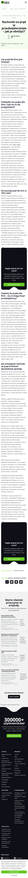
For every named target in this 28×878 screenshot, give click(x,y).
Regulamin (17, 773)
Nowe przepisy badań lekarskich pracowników (8, 616)
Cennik (16, 754)
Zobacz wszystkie (14, 696)
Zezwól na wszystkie (14, 872)
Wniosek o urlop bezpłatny (6, 838)
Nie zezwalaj (14, 875)
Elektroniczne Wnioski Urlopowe (7, 761)
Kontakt (17, 768)
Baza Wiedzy (18, 761)
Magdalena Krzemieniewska (6, 645)
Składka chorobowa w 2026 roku (9, 651)
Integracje (4, 782)
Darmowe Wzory (19, 759)
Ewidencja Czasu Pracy (6, 765)
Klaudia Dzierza (15, 36)
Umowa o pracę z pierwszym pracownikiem (19, 802)
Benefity (4, 784)
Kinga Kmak (3, 663)
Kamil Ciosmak (3, 628)
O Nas (16, 766)
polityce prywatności (17, 868)
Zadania (4, 771)
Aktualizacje (5, 780)
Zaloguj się (5, 799)
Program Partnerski (20, 763)
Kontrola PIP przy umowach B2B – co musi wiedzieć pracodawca (20, 814)
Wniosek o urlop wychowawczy (6, 842)
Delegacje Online (6, 769)
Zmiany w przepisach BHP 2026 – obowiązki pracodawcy (10, 670)
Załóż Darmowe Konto (6, 796)
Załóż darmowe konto (14, 284)
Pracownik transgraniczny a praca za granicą (19, 821)
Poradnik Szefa (10, 628)
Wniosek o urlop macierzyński (6, 834)
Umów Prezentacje (7, 793)
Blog (16, 757)
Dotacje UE (18, 770)
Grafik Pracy (5, 758)
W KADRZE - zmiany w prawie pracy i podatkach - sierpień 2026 (20, 795)
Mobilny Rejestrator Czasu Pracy (7, 774)
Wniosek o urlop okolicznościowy (6, 830)
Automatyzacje (6, 786)
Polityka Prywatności (20, 775)
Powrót (4, 8)
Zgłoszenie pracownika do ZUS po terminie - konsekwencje (9, 635)
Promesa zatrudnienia (5, 846)
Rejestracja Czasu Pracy (6, 755)
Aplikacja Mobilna (6, 777)
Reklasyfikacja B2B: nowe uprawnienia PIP (20, 808)
